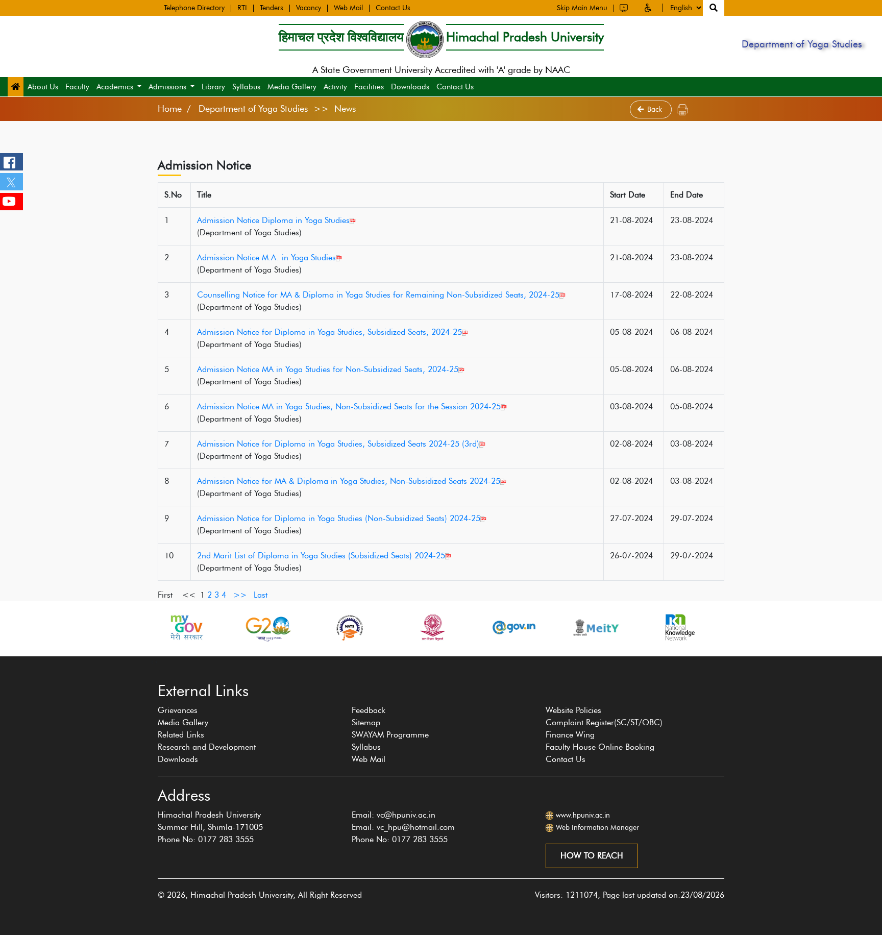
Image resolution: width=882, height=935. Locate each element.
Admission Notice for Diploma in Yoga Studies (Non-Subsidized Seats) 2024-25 (338, 518)
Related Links (181, 735)
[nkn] (678, 627)
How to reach (591, 855)
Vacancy (308, 8)
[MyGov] (186, 627)
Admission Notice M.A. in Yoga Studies (266, 257)
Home (170, 108)
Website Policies (573, 710)
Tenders (271, 8)
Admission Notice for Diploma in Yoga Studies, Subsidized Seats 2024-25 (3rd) (338, 444)
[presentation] (152, 661)
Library (213, 86)
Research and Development (207, 747)
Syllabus (246, 86)
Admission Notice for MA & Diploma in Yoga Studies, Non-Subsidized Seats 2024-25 (348, 481)
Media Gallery (291, 86)
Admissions (167, 86)
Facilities (369, 86)
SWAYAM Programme (390, 735)
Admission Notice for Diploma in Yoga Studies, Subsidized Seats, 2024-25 (329, 332)
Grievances (178, 710)
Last (260, 595)
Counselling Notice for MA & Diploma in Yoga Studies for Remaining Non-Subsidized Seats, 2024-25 (378, 295)
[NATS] (350, 627)
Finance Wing (570, 735)
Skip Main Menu (582, 8)
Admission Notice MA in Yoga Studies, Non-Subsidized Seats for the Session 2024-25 (349, 406)
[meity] (596, 627)
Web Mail (348, 8)
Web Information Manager (597, 827)
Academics (114, 86)
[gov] (514, 627)
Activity (335, 86)
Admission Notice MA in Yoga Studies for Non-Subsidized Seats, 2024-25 (327, 369)
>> (240, 595)
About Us (43, 86)
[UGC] (432, 627)
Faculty (77, 86)
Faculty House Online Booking (600, 747)
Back (655, 109)
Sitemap (366, 722)
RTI (242, 8)
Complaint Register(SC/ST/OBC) (604, 722)
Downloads (410, 86)
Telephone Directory (194, 8)
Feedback (368, 710)
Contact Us (393, 8)
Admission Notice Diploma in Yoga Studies (273, 220)
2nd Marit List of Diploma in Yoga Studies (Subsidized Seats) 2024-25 (321, 555)
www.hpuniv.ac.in (583, 815)
